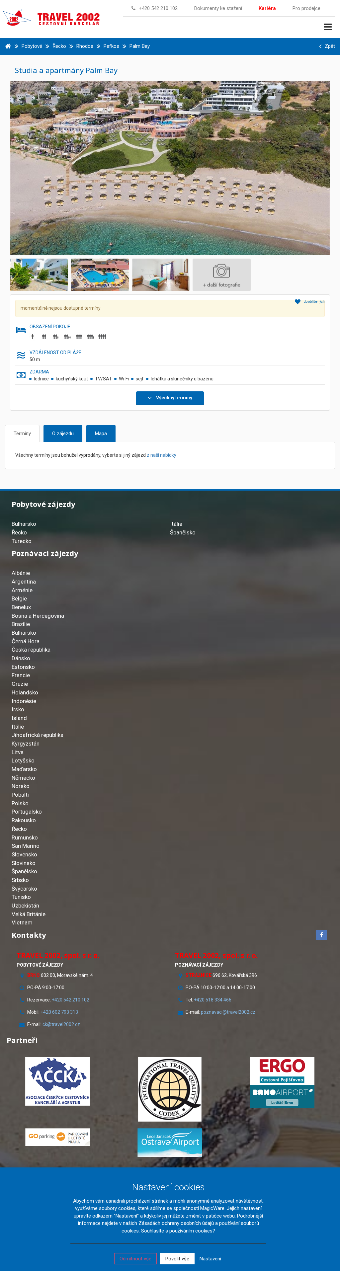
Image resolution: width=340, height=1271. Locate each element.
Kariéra (267, 8)
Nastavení (210, 1259)
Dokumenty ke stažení (218, 8)
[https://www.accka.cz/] (58, 1081)
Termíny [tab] (22, 434)
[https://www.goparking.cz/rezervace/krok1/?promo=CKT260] (58, 1137)
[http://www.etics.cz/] (170, 1089)
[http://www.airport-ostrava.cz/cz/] (170, 1142)
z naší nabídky (161, 455)
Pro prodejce (306, 8)
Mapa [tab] (101, 434)
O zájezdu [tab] (63, 434)
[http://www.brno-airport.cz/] (282, 1096)
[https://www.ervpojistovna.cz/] (282, 1071)
